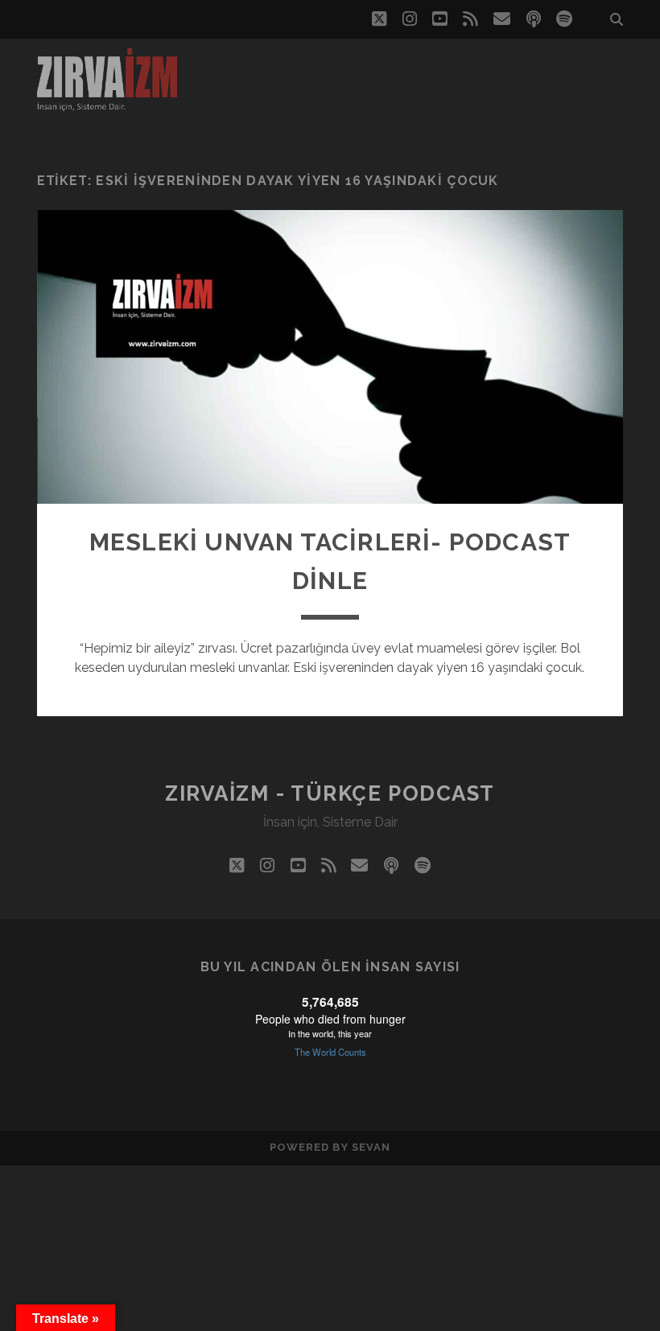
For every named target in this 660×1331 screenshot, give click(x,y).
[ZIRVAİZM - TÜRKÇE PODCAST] (107, 104)
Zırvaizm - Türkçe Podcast (330, 793)
